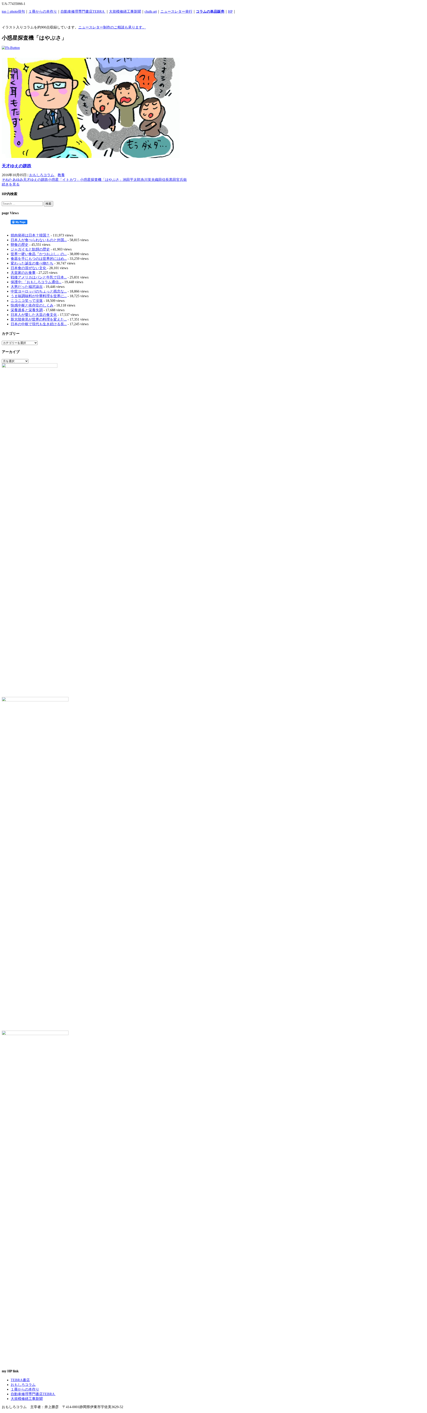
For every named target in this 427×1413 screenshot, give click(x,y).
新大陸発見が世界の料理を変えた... (39, 319)
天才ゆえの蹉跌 (16, 166)
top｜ (6, 11)
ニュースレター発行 (176, 11)
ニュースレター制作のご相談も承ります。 (112, 27)
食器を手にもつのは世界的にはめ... (39, 258)
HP (230, 11)
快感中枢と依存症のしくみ (32, 305)
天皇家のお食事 (23, 273)
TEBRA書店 (20, 1380)
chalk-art (151, 11)
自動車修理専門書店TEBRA (82, 11)
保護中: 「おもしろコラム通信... (36, 282)
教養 (61, 175)
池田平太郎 (132, 180)
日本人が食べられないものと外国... (39, 240)
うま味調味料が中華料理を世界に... (39, 296)
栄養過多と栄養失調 (27, 310)
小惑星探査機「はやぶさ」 (101, 180)
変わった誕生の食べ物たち (32, 263)
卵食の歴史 (19, 244)
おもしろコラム (41, 175)
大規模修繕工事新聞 (125, 11)
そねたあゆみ (12, 180)
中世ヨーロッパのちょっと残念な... (39, 291)
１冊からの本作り (42, 11)
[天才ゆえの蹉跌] (91, 157)
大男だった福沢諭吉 (27, 287)
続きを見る (11, 184)
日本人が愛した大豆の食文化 (34, 315)
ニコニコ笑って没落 (27, 301)
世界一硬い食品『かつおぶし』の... (39, 254)
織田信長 (162, 180)
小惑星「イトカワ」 (64, 180)
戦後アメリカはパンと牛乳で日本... (39, 277)
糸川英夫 (148, 180)
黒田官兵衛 (178, 180)
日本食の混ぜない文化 (28, 268)
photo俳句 (17, 11)
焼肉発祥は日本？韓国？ (30, 235)
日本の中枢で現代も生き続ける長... (39, 324)
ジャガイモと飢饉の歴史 (30, 249)
